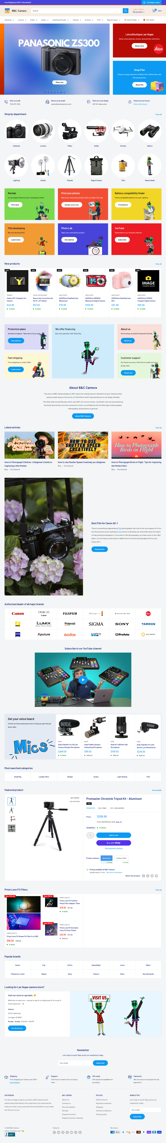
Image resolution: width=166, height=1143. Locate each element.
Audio (43, 20)
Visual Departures (40, 295)
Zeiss (122, 974)
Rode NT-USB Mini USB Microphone (119, 746)
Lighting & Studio (59, 20)
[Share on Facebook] (143, 875)
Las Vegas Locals (153, 2)
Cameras (8, 20)
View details (157, 790)
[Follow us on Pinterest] (67, 1132)
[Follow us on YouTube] (71, 1132)
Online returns (101, 1100)
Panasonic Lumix (18, 974)
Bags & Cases (112, 20)
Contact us (66, 1103)
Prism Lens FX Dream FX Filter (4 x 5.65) (22, 936)
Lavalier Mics (44, 777)
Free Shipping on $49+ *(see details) (18, 2)
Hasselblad (96, 965)
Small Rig (17, 777)
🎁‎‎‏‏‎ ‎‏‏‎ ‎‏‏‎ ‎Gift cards (148, 20)
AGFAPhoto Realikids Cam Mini (121, 299)
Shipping (99, 1107)
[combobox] (77, 10)
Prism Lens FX (12, 933)
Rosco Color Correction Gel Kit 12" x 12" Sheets (43, 299)
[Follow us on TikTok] (75, 1132)
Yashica (9, 295)
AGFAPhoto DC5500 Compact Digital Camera (146, 299)
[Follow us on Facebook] (54, 1132)
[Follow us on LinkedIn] (80, 1132)
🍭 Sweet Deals (130, 20)
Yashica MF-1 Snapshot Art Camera (16, 299)
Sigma (43, 974)
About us (65, 1100)
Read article (99, 549)
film (120, 528)
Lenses (21, 20)
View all (158, 114)
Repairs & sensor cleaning (72, 1118)
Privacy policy (101, 1114)
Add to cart (113, 835)
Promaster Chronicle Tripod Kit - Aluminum (114, 798)
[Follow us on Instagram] (62, 1132)
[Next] (162, 293)
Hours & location (68, 1107)
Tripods (76, 20)
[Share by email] (156, 875)
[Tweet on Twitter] (152, 875)
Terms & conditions (103, 1110)
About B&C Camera (83, 416)
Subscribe (100, 1063)
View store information (114, 872)
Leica (122, 965)
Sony (70, 974)
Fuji (43, 965)
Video (32, 20)
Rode (60, 741)
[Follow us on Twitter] (58, 1132)
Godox (96, 777)
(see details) (15, 1082)
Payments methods (103, 1103)
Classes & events (69, 1114)
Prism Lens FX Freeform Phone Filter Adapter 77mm (70, 902)
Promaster (90, 808)
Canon (17, 965)
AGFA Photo (63, 295)
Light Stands (122, 777)
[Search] (125, 10)
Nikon (148, 965)
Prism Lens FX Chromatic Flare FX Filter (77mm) (69, 929)
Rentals (65, 1110)
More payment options (114, 848)
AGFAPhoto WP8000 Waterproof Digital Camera (95, 299)
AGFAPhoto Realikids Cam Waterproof (68, 299)
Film (99, 20)
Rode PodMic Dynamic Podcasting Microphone (93, 746)
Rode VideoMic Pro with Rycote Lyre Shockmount (146, 746)
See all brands (148, 974)
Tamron (96, 974)
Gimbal (70, 777)
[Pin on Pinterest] (147, 875)
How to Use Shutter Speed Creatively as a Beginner (81, 462)
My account (138, 12)
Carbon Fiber (121, 858)
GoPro (69, 965)
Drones (88, 20)
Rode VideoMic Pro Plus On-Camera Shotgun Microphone (68, 746)
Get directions (17, 1028)
